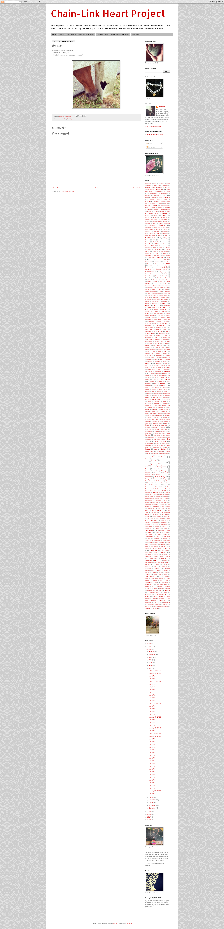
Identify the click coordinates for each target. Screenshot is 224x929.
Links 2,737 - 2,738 (155, 717)
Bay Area (147, 205)
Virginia (167, 590)
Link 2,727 (152, 692)
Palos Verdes (164, 461)
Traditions (148, 568)
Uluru (146, 578)
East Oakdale (156, 293)
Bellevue (153, 207)
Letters (164, 373)
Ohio (148, 453)
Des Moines (164, 287)
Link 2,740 (152, 722)
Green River (157, 319)
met (167, 407)
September (152, 800)
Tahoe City (148, 556)
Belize (147, 207)
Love (163, 385)
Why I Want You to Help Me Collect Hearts (80, 34)
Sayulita (155, 522)
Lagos (163, 365)
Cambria (165, 241)
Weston (155, 598)
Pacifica (154, 459)
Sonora (147, 540)
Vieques (167, 588)
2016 (149, 814)
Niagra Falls (165, 443)
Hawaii (164, 329)
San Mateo (154, 512)
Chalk (156, 253)
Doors (160, 291)
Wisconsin (148, 602)
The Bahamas (149, 562)
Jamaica (165, 353)
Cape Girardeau (163, 245)
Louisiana (148, 385)
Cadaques (165, 233)
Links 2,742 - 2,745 (155, 728)
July (150, 668)
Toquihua (147, 566)
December (152, 808)
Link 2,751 (152, 739)
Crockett (167, 277)
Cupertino (155, 279)
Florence (154, 303)
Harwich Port (148, 329)
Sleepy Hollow (161, 534)
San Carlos (150, 508)
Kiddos (147, 363)
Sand (147, 516)
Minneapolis (150, 415)
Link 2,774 (152, 794)
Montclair (147, 419)
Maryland (156, 397)
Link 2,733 (152, 706)
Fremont (156, 309)
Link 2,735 (152, 711)
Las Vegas (148, 371)
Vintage (159, 590)
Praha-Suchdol (149, 481)
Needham (147, 429)
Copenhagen (163, 272)
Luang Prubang (155, 387)
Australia (148, 201)
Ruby (165, 500)
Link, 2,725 (152, 687)
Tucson (154, 572)
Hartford (166, 327)
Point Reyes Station (162, 474)
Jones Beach (159, 355)
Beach (155, 205)
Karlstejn (149, 359)
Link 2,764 (152, 774)
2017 (149, 817)
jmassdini (162, 107)
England (148, 299)
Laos (159, 369)
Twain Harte (157, 574)
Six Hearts (148, 534)
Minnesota (159, 415)
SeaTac (157, 526)
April (150, 660)
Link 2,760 (152, 763)
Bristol (154, 223)
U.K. (161, 576)
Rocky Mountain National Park (153, 498)
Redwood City (157, 492)
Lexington (153, 375)
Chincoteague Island (162, 259)
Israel (159, 351)
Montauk (165, 417)
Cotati (146, 277)
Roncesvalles (148, 500)
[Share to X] (80, 116)
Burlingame (156, 231)
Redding (163, 490)
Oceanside (160, 451)
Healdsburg (148, 331)
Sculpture (164, 524)
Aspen (160, 197)
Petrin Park (156, 471)
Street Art (153, 550)
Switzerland (148, 554)
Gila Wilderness (158, 313)
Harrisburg (158, 327)
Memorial (156, 403)
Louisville (156, 385)
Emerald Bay (164, 297)
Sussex (155, 552)
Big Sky (149, 211)
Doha (166, 289)
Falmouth (164, 301)
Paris (152, 465)
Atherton (167, 197)
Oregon (163, 457)
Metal (147, 409)
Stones (167, 548)
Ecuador (147, 297)
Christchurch (148, 261)
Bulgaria (165, 229)
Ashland (153, 197)
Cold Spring (163, 266)
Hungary (165, 339)
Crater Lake (160, 277)
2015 (149, 811)
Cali (166, 235)
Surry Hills (148, 552)
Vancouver (148, 584)
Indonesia (165, 347)
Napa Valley (164, 425)
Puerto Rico (150, 482)
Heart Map (135, 34)
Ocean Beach (149, 451)
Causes (167, 247)
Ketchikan (157, 361)
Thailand (165, 560)
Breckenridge (163, 217)
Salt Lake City (164, 502)
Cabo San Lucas (154, 233)
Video (155, 588)
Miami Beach (155, 411)
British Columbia (164, 223)
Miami (147, 411)
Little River (164, 377)
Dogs (159, 289)
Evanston (156, 299)
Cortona (157, 276)
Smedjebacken (149, 536)
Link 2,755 (152, 750)
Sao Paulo (165, 520)
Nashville (147, 427)
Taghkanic (165, 554)
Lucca (147, 389)
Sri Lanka (154, 544)
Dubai (148, 293)
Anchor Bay (150, 189)
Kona (165, 363)
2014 (149, 649)
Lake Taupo (151, 369)
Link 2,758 (152, 758)
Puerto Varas (160, 482)
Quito (162, 486)
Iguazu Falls (164, 343)
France (147, 309)
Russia (147, 502)
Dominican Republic (150, 291)
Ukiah (166, 576)
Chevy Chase (151, 257)
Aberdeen (148, 183)
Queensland (148, 486)
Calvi (154, 239)
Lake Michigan (157, 367)
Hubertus (149, 339)
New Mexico (150, 437)
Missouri (167, 415)
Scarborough (164, 522)
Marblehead (166, 393)
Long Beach (156, 379)
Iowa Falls (153, 349)
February (152, 654)
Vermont (167, 586)
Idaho (168, 341)
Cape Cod (154, 245)
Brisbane (147, 223)
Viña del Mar (151, 590)
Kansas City (166, 357)
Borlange (156, 215)
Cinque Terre (157, 261)
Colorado (148, 270)
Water (147, 596)
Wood (157, 602)
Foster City (151, 307)
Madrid (147, 391)
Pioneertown (157, 472)
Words (165, 604)
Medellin (157, 401)
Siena (168, 530)
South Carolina (156, 540)
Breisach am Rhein (151, 219)
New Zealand (149, 443)
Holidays (150, 333)
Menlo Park (166, 405)
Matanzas (167, 399)
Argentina (164, 193)
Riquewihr (158, 496)
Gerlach (157, 311)
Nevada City (164, 431)
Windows (162, 600)
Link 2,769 (152, 788)
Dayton (165, 283)
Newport (157, 443)
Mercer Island (152, 407)
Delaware (147, 285)
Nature (162, 427)
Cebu (149, 249)
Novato (147, 449)
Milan (146, 413)
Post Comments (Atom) (68, 191)
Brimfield (165, 221)
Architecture (153, 193)
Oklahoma (155, 453)
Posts (150, 143)
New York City (160, 441)
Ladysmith (156, 365)
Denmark (149, 287)
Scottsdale (155, 524)
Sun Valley (165, 550)
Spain (162, 542)
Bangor (160, 203)
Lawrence (158, 371)
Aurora (159, 199)
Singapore (165, 532)
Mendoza (157, 405)
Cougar (153, 277)
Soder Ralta (166, 536)
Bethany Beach (165, 209)
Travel (156, 568)
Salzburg (162, 504)
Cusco (168, 279)
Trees (157, 570)
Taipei (155, 556)
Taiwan (161, 556)
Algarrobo (165, 185)
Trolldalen (165, 570)
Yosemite (147, 608)
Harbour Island (149, 327)
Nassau (155, 427)
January (151, 651)
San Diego (161, 508)
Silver (157, 532)
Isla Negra (167, 349)
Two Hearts (149, 576)
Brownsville (148, 227)
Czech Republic (152, 281)
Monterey (155, 419)
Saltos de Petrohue (151, 504)
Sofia (149, 538)
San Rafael (164, 514)
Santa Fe (150, 518)
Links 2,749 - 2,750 (155, 736)
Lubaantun (165, 387)
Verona (149, 588)
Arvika (147, 197)
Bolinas (164, 213)
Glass (152, 315)
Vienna (161, 588)
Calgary (160, 235)
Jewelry (148, 355)
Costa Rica (165, 276)
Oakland (163, 449)
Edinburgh (155, 297)
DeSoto (147, 289)
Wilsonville (153, 600)
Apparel (167, 191)
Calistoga (165, 237)
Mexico (155, 409)
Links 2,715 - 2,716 (155, 670)
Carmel (154, 247)
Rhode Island (164, 494)
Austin (165, 199)
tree (152, 570)
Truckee (147, 572)
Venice (153, 586)
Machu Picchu (163, 389)
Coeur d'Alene (159, 263)
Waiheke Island (154, 592)
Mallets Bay (167, 391)
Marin (148, 395)
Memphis (165, 403)
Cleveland (149, 263)
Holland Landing (163, 333)
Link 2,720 (152, 679)
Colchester (153, 266)
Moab (149, 417)
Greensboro (151, 321)
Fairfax (147, 301)
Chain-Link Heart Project (108, 13)
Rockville (165, 496)
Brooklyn (162, 225)
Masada (147, 399)
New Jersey (157, 435)
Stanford (163, 546)
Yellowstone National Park (160, 606)
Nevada (157, 431)
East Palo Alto (166, 293)
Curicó (162, 279)
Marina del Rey (157, 395)
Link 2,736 (152, 714)
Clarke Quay (166, 261)
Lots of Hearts (159, 383)
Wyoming (147, 606)
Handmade (160, 325)
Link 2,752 (152, 741)
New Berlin (148, 433)
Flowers (147, 305)
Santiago (154, 520)
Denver (156, 287)
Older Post (136, 188)
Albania (149, 185)
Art (164, 195)
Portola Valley (160, 477)
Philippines (148, 472)
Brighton (147, 221)
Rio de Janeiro (149, 496)
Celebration (157, 249)
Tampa (167, 556)
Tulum (160, 572)
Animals (59, 119)
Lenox (158, 373)
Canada (156, 244)
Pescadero (164, 469)
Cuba (148, 279)
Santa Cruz (166, 516)
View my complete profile (153, 126)
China (151, 259)
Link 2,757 (152, 755)
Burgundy (147, 231)
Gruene (159, 321)
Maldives (159, 391)
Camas (147, 241)
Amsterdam (159, 187)
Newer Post (56, 188)
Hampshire (148, 325)
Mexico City (164, 409)
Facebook (164, 299)
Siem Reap (161, 530)
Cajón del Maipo (150, 235)
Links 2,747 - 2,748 (155, 733)
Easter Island (163, 295)
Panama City (155, 463)
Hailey (154, 323)
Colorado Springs (161, 269)
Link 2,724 (152, 684)
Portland (148, 477)
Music (147, 425)
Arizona (147, 195)
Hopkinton (148, 337)
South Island (166, 540)
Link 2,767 (152, 783)
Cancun (165, 243)
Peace (166, 465)
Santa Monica (160, 518)
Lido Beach (162, 375)
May (150, 662)
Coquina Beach (149, 274)
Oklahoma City (164, 453)
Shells (157, 528)
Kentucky (149, 361)
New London (166, 435)
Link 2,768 (152, 785)
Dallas (161, 281)
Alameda (161, 183)
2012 (149, 644)
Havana (157, 329)
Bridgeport (164, 219)
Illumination (157, 345)
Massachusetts (156, 399)
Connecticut (149, 272)
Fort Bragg (166, 305)
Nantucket (155, 425)
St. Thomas (154, 546)
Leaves (167, 371)
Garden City (148, 311)
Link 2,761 (152, 766)
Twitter (166, 574)
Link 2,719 (152, 676)
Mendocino (148, 405)
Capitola (147, 247)
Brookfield (152, 225)
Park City (159, 465)
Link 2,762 (152, 769)
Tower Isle (164, 566)
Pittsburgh (165, 472)
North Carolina (158, 445)
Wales (165, 592)
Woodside (166, 602)
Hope (165, 335)
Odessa (168, 451)
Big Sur (156, 211)
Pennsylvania (161, 467)
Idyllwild (150, 343)
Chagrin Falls (164, 251)
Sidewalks (149, 530)
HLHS (168, 331)
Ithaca (147, 353)
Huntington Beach (159, 341)
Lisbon (156, 377)
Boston (164, 215)
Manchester (157, 393)
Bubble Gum (157, 227)
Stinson (147, 548)
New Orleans (161, 437)
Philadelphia (164, 471)
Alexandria (157, 185)
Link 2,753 (152, 744)
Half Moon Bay (163, 323)
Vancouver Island (162, 584)
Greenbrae (167, 319)
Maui (149, 401)
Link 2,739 (152, 720)
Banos (166, 203)
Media (164, 401)
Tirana (165, 564)
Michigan (164, 411)
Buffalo (158, 229)
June (150, 665)
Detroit (153, 289)
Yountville (155, 608)
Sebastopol (148, 528)
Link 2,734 (152, 709)
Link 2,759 (152, 761)
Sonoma (165, 538)
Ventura (160, 586)
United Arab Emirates (157, 578)
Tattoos (163, 558)
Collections (148, 267)
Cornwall (159, 274)
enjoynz (115, 923)
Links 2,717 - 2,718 (155, 673)
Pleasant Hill (149, 474)
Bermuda (156, 209)
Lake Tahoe (166, 367)
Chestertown (166, 255)
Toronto (156, 566)
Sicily (165, 528)
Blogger (129, 923)
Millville (160, 413)
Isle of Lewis (151, 351)
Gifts (147, 313)
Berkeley (167, 207)
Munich (166, 423)
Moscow (162, 419)
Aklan (154, 183)
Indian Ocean (149, 347)
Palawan (161, 459)
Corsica (166, 274)
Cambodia (156, 241)
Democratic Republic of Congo (161, 285)
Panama (147, 463)
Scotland (147, 524)
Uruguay (155, 580)
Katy (155, 359)
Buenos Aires (149, 229)
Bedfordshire (164, 205)
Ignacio (157, 343)
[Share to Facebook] (82, 116)
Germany (164, 311)
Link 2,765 (152, 777)
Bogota (157, 213)
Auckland (151, 199)
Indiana (158, 347)
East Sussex (152, 295)
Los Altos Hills (161, 381)
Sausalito (147, 522)
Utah (166, 580)
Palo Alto (154, 461)
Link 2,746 (152, 731)
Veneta (147, 586)
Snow (157, 536)
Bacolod (162, 201)
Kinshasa (158, 363)
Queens (165, 484)
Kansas (159, 357)
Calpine (147, 239)
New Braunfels (159, 433)
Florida (163, 303)
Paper (163, 463)
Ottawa (147, 459)
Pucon (168, 481)
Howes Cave (166, 337)
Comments (151, 147)
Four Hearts (162, 307)
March (151, 657)
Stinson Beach (157, 548)
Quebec (158, 484)
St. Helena (162, 544)
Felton (147, 303)
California (150, 237)
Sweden (163, 552)
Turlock (147, 574)
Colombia (164, 268)
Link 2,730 (152, 700)
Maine (152, 391)
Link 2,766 (152, 780)
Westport (161, 598)
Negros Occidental (161, 429)
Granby (168, 315)
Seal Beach (148, 526)
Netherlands (148, 431)
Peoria (147, 469)
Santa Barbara (156, 516)
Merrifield (160, 407)
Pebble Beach (149, 467)
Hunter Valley (148, 341)
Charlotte (156, 255)
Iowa (146, 349)
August (151, 797)
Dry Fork (167, 291)
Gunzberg (148, 323)
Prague (165, 479)
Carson (161, 247)
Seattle (164, 526)
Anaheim (167, 187)
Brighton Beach (156, 221)
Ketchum (165, 361)
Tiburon (157, 564)
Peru (155, 469)
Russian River (154, 502)
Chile (168, 257)
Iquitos (160, 349)
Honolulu (158, 335)
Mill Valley (153, 413)
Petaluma (147, 471)
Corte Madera (149, 276)
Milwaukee (167, 413)
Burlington (165, 231)
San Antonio (155, 506)
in (167, 345)
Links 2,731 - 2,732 (155, 703)
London (147, 379)
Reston (156, 494)
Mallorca (149, 393)
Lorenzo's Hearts (102, 34)
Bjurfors (162, 211)
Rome (166, 498)
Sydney (156, 554)
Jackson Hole (156, 353)
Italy (165, 351)
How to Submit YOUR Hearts (120, 34)
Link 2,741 (152, 725)
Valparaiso (165, 582)
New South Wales (159, 439)
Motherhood (155, 421)
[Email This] (76, 116)
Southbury (150, 542)
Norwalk (165, 447)
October (151, 802)
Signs (149, 532)
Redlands (147, 492)
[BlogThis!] (78, 116)
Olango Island (149, 455)
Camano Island (163, 239)
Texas (156, 560)
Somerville (156, 538)
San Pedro (155, 514)
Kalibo (152, 357)
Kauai (160, 359)
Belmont (160, 207)
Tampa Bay (153, 558)
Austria (156, 201)
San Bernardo (166, 506)
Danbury (157, 283)
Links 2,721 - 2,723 (155, 681)
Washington (70, 119)
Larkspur (165, 369)
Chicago (160, 257)
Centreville (155, 251)
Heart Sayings (158, 331)
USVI (161, 580)
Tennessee (148, 560)
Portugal (147, 479)
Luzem (154, 389)
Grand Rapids (161, 317)
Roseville (158, 500)
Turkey (166, 572)
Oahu (155, 449)
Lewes (147, 375)
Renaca (168, 492)
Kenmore (167, 359)
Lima (168, 375)
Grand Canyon (151, 317)
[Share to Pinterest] (85, 116)
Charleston (148, 255)
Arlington (156, 195)
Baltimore (152, 203)
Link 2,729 (152, 698)
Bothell (64, 119)
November (152, 805)
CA (146, 233)
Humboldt (157, 339)
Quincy (156, 486)
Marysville (165, 397)
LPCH (146, 387)
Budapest (165, 227)
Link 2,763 (152, 772)
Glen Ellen (160, 315)
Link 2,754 (152, 747)
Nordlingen (148, 445)
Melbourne (148, 403)
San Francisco (156, 510)
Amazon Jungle (149, 187)
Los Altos (151, 381)
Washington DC (161, 594)
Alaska (168, 183)
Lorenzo (61, 34)
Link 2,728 (152, 695)
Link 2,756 (152, 753)
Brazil (154, 217)
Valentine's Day (151, 582)
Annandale (158, 191)
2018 (149, 820)
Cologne (156, 267)
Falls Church (155, 301)
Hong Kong (148, 335)
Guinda (166, 321)
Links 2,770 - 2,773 (155, 791)
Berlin (149, 209)
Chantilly (164, 253)
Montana (156, 417)
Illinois (147, 345)
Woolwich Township (154, 604)
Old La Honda (159, 455)
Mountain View (157, 423)
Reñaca (149, 494)
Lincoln (149, 377)
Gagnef (163, 309)
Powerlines (156, 479)
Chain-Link (148, 253)
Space (156, 542)
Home (54, 34)
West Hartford (158, 596)
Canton (147, 245)
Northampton (155, 447)
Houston (156, 337)
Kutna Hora (148, 365)
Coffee (167, 264)
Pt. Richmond (160, 481)
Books (147, 215)
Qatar (152, 484)
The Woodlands (159, 562)
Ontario (154, 457)
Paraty (147, 465)
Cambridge (148, 243)
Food (156, 305)
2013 (149, 646)
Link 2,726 (152, 690)
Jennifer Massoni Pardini (155, 134)
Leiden (152, 373)
